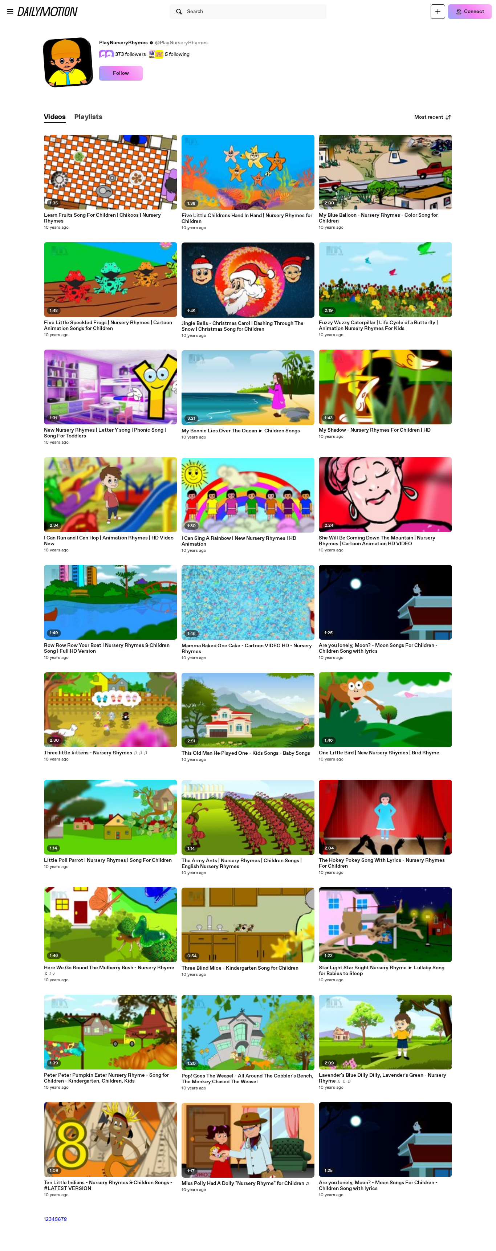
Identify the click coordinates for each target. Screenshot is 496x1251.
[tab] (55, 117)
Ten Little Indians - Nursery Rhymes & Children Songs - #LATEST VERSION (108, 1185)
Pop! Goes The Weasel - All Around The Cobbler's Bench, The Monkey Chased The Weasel (247, 1079)
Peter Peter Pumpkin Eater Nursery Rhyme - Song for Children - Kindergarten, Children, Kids (106, 1078)
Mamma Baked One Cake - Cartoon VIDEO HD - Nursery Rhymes (247, 649)
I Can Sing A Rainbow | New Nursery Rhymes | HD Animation (239, 541)
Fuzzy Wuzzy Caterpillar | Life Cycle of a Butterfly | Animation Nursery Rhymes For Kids (378, 325)
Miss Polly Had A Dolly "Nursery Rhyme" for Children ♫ (245, 1183)
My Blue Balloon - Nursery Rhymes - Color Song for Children (378, 218)
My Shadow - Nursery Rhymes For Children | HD (375, 430)
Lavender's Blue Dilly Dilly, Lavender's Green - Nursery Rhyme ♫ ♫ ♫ (382, 1078)
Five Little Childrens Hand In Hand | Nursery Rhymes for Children (247, 218)
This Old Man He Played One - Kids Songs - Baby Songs (246, 753)
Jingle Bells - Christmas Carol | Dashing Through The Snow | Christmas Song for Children (243, 326)
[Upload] (438, 11)
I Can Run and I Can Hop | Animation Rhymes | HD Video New (109, 541)
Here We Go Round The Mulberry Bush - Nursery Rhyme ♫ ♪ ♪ (109, 971)
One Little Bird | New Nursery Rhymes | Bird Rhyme (379, 753)
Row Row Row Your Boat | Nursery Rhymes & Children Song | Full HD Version (107, 648)
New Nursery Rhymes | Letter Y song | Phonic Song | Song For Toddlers (105, 433)
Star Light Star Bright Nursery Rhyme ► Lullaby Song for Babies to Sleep (381, 971)
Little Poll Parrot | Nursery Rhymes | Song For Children (108, 860)
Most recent (428, 117)
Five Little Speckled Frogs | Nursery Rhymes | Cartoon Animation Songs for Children (108, 325)
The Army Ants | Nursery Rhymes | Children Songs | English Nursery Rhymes (242, 863)
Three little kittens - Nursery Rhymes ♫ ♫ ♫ (95, 753)
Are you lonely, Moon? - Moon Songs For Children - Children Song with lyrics (378, 648)
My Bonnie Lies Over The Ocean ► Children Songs (241, 431)
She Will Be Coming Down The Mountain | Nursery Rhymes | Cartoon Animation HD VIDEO (377, 541)
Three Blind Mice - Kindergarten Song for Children (240, 968)
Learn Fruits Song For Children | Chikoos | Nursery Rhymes (102, 218)
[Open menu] (10, 11)
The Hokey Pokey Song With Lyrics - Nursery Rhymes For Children (382, 863)
